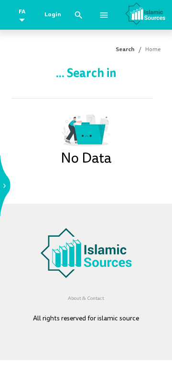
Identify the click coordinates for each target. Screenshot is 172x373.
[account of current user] (104, 15)
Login (52, 14)
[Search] (78, 15)
